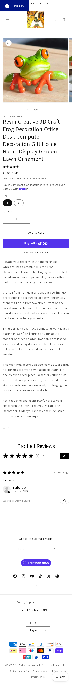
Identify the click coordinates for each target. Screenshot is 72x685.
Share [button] (10, 427)
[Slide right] (44, 109)
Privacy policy (59, 671)
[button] (7, 19)
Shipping (21, 178)
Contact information (19, 671)
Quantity (7, 211)
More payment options (36, 252)
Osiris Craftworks (21, 665)
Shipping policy (41, 671)
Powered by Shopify (40, 665)
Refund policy (60, 665)
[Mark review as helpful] (64, 501)
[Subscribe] (54, 549)
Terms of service (38, 676)
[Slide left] (27, 109)
